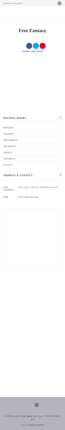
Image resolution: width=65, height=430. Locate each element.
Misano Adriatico (37, 425)
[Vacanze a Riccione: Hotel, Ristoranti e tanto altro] (17, 13)
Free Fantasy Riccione (28, 197)
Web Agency (27, 416)
